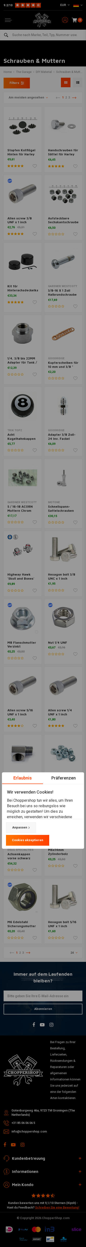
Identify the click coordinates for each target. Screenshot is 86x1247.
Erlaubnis (22, 777)
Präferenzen (63, 777)
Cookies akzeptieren (27, 840)
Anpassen (19, 827)
